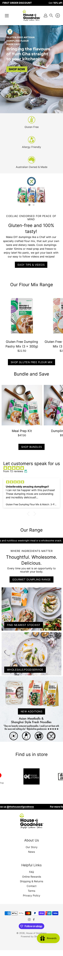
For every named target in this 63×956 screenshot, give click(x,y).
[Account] (45, 15)
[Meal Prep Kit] (22, 405)
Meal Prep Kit (22, 431)
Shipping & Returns (31, 881)
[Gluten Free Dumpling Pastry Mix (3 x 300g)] (22, 316)
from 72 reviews (13, 471)
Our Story (31, 847)
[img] (33, 468)
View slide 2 (33, 205)
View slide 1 (29, 205)
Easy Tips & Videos (31, 264)
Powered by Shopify (31, 936)
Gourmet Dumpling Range (31, 579)
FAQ (31, 872)
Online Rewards (31, 876)
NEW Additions (31, 711)
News (31, 851)
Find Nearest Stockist (23, 625)
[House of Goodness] (31, 15)
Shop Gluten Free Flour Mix (31, 362)
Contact (32, 886)
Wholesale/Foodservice (25, 669)
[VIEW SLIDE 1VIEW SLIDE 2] (31, 190)
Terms (31, 890)
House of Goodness (36, 933)
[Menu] (6, 15)
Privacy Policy (31, 895)
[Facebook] (33, 919)
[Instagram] (29, 919)
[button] (51, 15)
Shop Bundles (31, 446)
